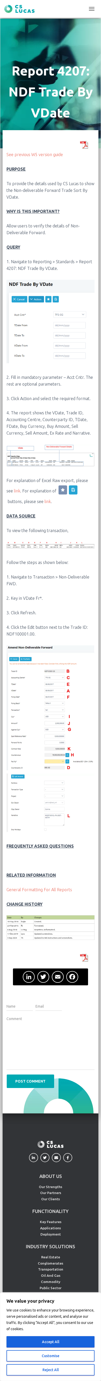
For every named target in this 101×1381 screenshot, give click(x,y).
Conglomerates (50, 1263)
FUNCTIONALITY (50, 1211)
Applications (50, 1228)
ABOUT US (50, 1176)
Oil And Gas (50, 1275)
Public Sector (50, 1288)
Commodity (50, 1282)
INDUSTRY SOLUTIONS (50, 1246)
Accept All (50, 1342)
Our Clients (50, 1199)
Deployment (50, 1234)
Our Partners (50, 1193)
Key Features (50, 1222)
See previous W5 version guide (34, 154)
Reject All (50, 1370)
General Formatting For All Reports (39, 889)
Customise (50, 1356)
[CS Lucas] (21, 8)
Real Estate (50, 1257)
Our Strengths (50, 1187)
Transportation (50, 1269)
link (17, 490)
